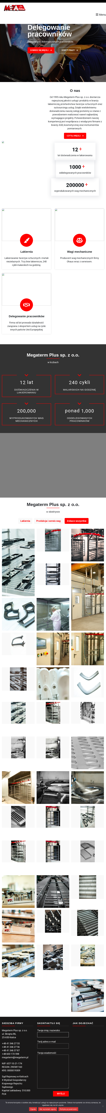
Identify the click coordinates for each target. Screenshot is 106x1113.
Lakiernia (26, 251)
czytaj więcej (74, 136)
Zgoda (33, 1109)
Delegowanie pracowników (26, 316)
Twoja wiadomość (46, 1053)
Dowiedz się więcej (39, 46)
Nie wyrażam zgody (48, 1109)
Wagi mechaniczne (79, 251)
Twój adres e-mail (46, 1041)
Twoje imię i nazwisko (48, 1030)
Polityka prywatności (68, 1109)
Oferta (65, 46)
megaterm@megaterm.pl (15, 1057)
